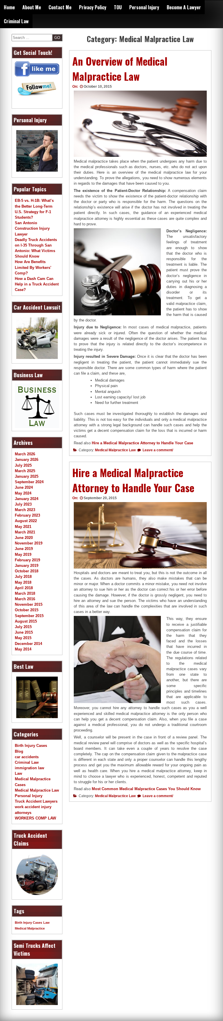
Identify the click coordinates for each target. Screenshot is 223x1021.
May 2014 (23, 649)
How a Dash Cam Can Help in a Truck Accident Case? (37, 284)
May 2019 (23, 554)
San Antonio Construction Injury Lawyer (32, 228)
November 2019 (28, 543)
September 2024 (29, 482)
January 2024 (26, 499)
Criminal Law (16, 21)
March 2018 (25, 593)
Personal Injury (144, 7)
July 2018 (23, 576)
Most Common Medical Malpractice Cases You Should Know (146, 789)
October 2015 (26, 610)
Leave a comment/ (157, 450)
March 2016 (25, 599)
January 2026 (26, 459)
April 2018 (24, 588)
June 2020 (24, 537)
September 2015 (29, 616)
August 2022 (26, 521)
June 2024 (24, 487)
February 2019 (27, 560)
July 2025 (23, 465)
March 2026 (25, 454)
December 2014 (28, 643)
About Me (31, 7)
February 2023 (27, 515)
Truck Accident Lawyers (36, 801)
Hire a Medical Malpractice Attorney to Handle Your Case (142, 443)
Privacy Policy (92, 7)
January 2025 (26, 476)
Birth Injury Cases (31, 745)
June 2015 (24, 632)
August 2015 (26, 621)
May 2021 (23, 526)
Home (9, 7)
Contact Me (59, 7)
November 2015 (28, 604)
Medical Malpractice (30, 928)
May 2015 (23, 638)
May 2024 (23, 493)
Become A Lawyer (184, 7)
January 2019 (26, 565)
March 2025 (25, 471)
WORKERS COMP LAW (35, 818)
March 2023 (25, 510)
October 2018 (26, 571)
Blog (19, 751)
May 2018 (23, 582)
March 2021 (25, 532)
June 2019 (24, 549)
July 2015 (23, 627)
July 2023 (23, 504)
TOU (118, 7)
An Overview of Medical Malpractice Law (120, 68)
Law (18, 773)
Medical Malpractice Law (115, 450)
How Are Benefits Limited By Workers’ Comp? (33, 267)
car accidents (27, 757)
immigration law (29, 768)
